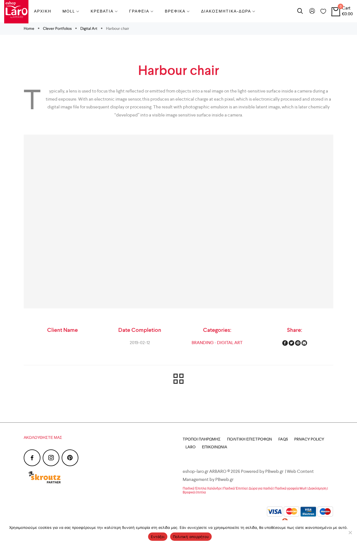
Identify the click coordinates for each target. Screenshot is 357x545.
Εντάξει (158, 536)
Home (29, 28)
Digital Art (88, 28)
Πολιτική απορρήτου (191, 536)
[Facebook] (32, 457)
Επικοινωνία (214, 446)
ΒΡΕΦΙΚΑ (175, 11)
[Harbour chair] (178, 221)
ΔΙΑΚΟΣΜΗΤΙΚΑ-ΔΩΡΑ (226, 11)
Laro (190, 446)
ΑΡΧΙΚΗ (42, 11)
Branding (203, 343)
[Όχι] (350, 532)
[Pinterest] (70, 457)
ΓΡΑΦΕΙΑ (139, 11)
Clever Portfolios (57, 28)
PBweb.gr (224, 479)
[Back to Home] (178, 380)
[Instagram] (51, 457)
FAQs (283, 439)
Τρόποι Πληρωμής (202, 439)
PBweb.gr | (276, 471)
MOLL (68, 11)
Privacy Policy (309, 439)
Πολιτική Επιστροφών (249, 439)
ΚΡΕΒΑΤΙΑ (102, 11)
